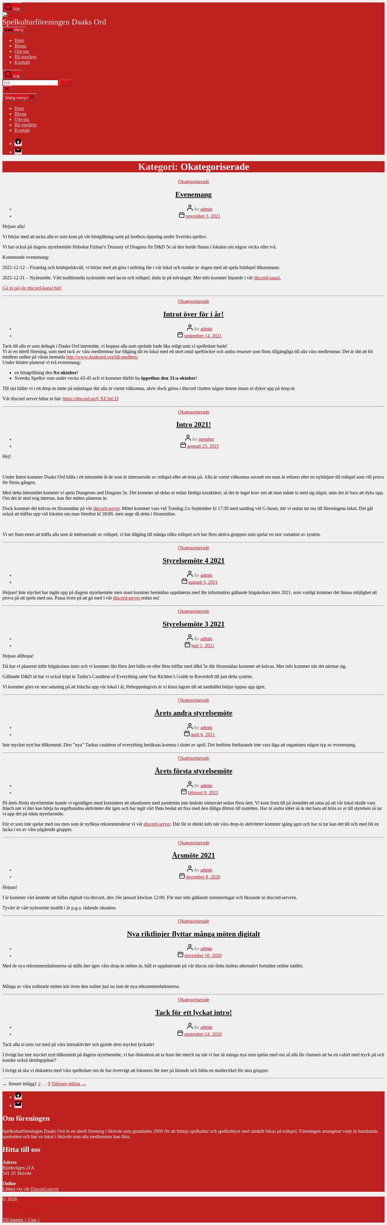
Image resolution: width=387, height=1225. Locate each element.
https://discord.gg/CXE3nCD (91, 398)
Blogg (20, 45)
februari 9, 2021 (203, 792)
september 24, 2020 (203, 1034)
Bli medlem (26, 56)
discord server (106, 508)
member (206, 439)
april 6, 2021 (203, 734)
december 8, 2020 (203, 876)
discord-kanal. (267, 277)
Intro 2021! (193, 424)
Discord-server (45, 1188)
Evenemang (193, 194)
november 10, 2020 (203, 955)
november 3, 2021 (203, 216)
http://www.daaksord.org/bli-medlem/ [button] (102, 356)
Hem (19, 40)
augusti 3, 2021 (203, 582)
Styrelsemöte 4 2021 (194, 560)
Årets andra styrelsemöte (193, 713)
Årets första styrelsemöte (194, 771)
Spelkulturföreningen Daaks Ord (49, 1199)
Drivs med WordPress (23, 1209)
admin (206, 209)
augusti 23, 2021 (203, 446)
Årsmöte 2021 (193, 855)
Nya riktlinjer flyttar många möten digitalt (193, 934)
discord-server (127, 597)
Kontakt (22, 62)
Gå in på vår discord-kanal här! (32, 288)
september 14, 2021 (203, 335)
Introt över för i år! (193, 314)
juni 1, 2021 (202, 645)
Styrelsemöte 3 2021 (194, 624)
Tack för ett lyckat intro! (193, 1012)
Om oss (22, 51)
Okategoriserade (193, 181)
